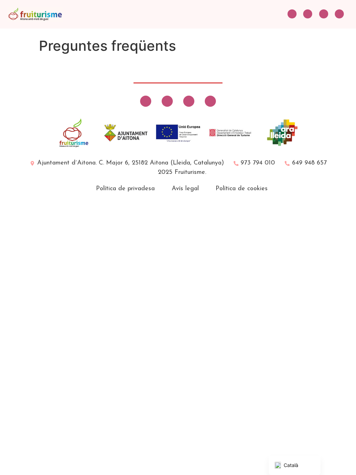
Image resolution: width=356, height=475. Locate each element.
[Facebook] (307, 13)
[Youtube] (339, 13)
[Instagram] (323, 13)
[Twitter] (292, 13)
